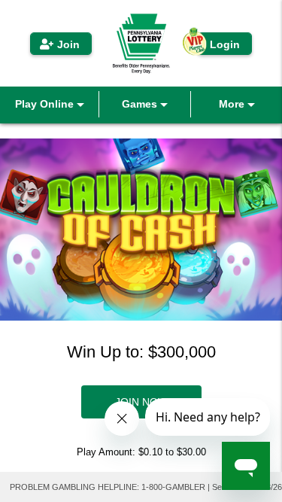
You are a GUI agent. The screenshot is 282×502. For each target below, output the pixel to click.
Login (225, 44)
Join (68, 44)
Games (141, 104)
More (233, 104)
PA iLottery (141, 43)
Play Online (46, 104)
